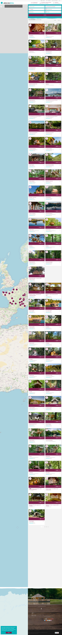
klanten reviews (36, 633)
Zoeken (45, 15)
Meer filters (55, 20)
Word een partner (31, 597)
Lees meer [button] (11, 630)
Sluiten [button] (9, 632)
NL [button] (59, 0)
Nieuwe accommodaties (55, 0)
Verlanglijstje (49, 0)
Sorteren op (58, 20)
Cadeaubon (43, 0)
